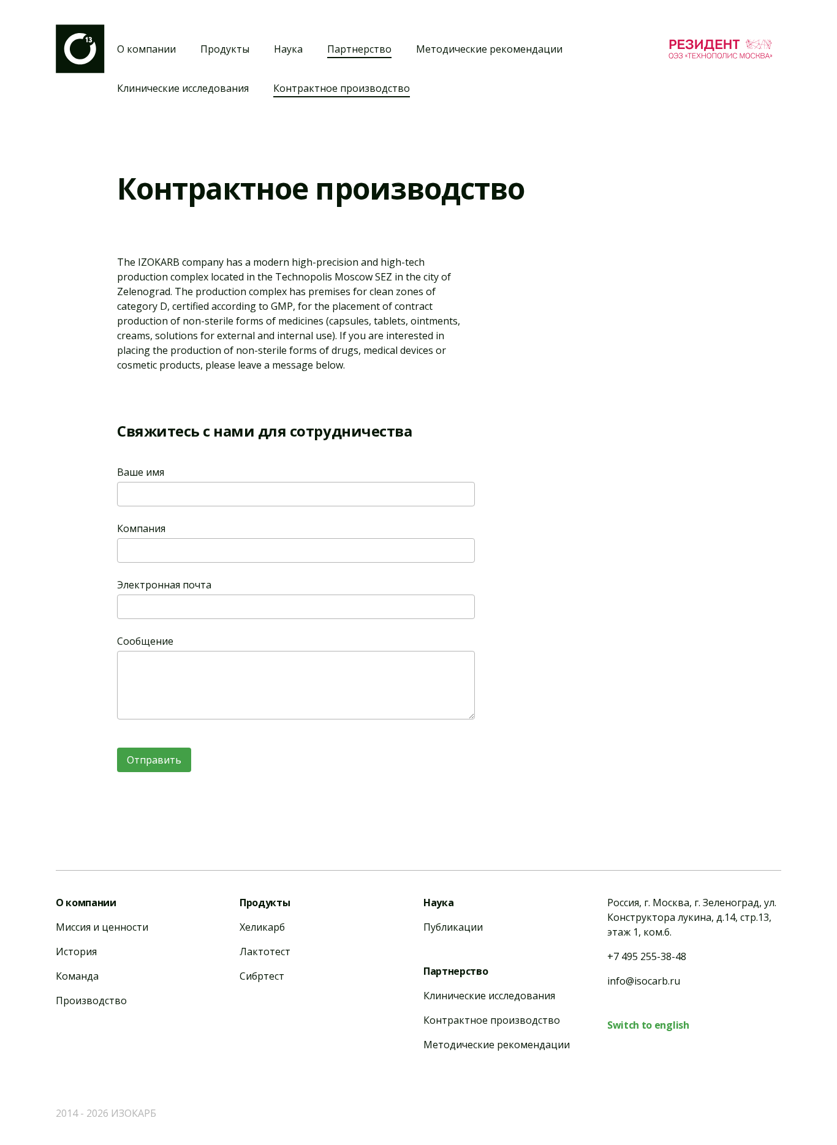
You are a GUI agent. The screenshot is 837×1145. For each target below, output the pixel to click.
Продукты (224, 49)
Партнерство (359, 49)
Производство (91, 1000)
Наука (288, 49)
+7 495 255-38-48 (646, 956)
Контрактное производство (341, 88)
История (76, 951)
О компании (146, 49)
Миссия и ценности (102, 927)
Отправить (154, 760)
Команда (77, 976)
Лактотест (265, 951)
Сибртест (262, 976)
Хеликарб (262, 927)
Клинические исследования (183, 88)
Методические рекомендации (489, 49)
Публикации (453, 927)
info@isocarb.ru (643, 981)
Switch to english (648, 1025)
